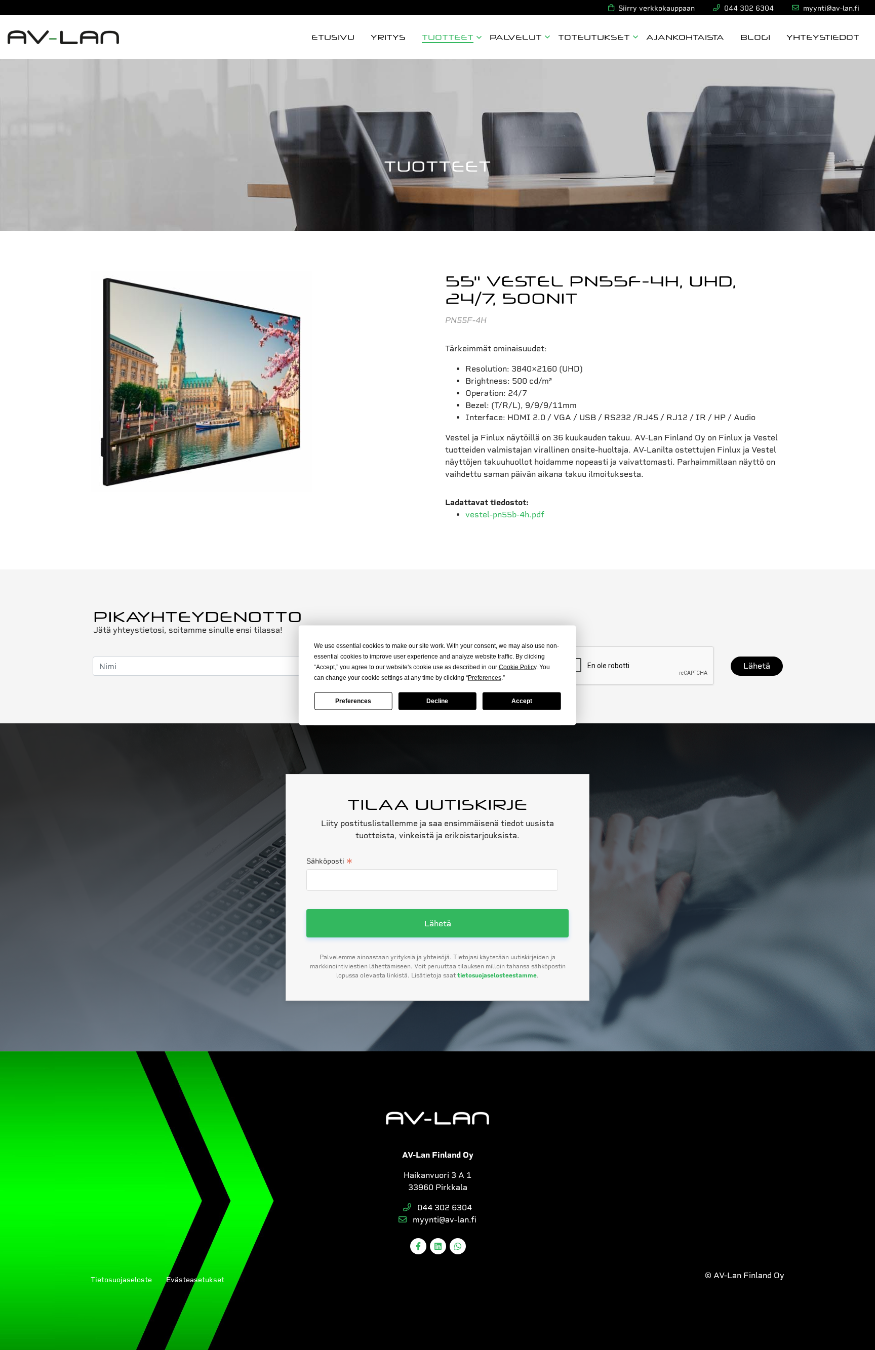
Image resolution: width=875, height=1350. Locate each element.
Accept (521, 701)
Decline (437, 701)
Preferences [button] (484, 677)
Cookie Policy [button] (517, 666)
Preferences (353, 701)
